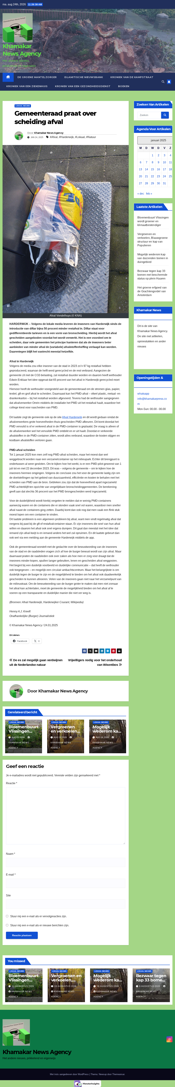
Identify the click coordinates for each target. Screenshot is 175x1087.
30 (158, 183)
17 (164, 169)
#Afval (54, 137)
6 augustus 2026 (150, 986)
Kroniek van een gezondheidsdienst (83, 86)
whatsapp (143, 393)
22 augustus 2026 (23, 986)
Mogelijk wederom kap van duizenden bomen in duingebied (152, 258)
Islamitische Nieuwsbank (83, 77)
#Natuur (91, 137)
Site (8, 895)
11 (170, 162)
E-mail (11, 874)
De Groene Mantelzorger (37, 77)
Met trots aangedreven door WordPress (69, 1074)
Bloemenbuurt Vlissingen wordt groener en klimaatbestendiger (153, 221)
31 (164, 183)
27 (140, 183)
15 (152, 169)
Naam (10, 853)
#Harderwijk (66, 137)
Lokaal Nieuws (23, 106)
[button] (163, 81)
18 (170, 169)
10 (164, 162)
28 (146, 183)
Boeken (123, 86)
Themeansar (118, 1074)
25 (170, 176)
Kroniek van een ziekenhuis (27, 86)
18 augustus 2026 (108, 986)
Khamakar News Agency (48, 132)
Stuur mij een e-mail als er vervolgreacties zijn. (38, 916)
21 (146, 176)
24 (164, 176)
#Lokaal (80, 137)
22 (152, 176)
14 (146, 169)
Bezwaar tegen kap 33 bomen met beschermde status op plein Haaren (152, 275)
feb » (149, 193)
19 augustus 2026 (65, 986)
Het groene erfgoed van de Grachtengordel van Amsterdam (152, 291)
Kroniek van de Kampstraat (131, 77)
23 (158, 176)
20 (140, 176)
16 (158, 169)
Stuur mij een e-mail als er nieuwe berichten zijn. (39, 925)
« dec (140, 193)
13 (140, 169)
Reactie (11, 783)
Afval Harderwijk (72, 417)
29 (152, 183)
